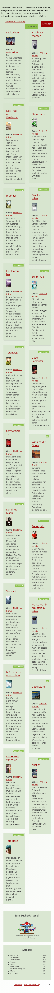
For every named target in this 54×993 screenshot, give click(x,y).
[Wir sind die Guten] (36, 453)
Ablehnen (46, 23)
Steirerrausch (39, 114)
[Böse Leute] (36, 695)
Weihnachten (12, 52)
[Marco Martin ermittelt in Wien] (34, 619)
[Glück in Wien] (34, 207)
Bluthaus (11, 195)
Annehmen (31, 26)
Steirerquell (38, 276)
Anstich (36, 765)
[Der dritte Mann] (9, 521)
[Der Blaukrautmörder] (34, 44)
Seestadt (11, 591)
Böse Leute (38, 686)
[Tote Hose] (8, 849)
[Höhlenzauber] (8, 282)
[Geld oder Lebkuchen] (10, 41)
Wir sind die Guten (39, 443)
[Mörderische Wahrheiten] (9, 684)
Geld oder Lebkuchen (12, 30)
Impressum (18, 985)
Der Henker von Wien (12, 758)
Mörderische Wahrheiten (13, 673)
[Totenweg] (8, 361)
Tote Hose (12, 840)
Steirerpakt (38, 526)
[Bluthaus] (8, 204)
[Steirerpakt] (34, 534)
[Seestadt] (8, 599)
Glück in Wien (36, 196)
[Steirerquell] (34, 285)
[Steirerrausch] (34, 122)
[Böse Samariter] (34, 369)
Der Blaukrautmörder (38, 32)
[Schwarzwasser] (8, 442)
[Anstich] (34, 773)
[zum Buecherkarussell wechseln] (27, 927)
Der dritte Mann (11, 511)
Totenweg (12, 352)
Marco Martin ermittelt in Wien (39, 608)
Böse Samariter (37, 359)
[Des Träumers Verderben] (8, 126)
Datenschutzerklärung (32, 985)
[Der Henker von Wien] (8, 768)
